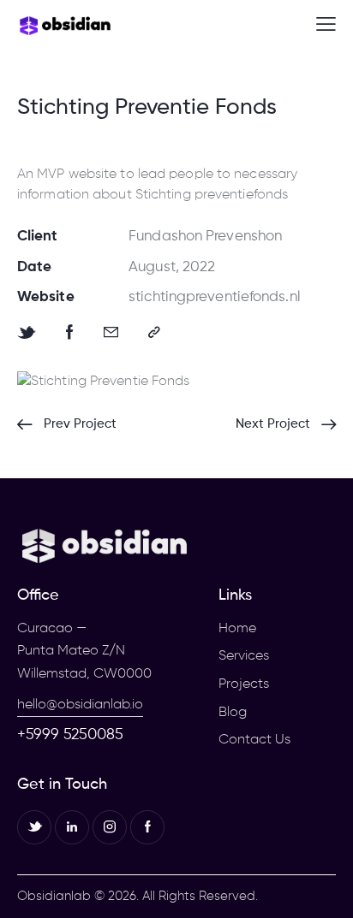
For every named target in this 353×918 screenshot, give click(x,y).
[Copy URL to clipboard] (154, 333)
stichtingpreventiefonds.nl (215, 297)
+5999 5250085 (70, 735)
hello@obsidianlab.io (80, 705)
